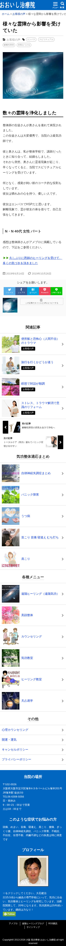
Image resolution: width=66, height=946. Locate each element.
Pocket (44, 292)
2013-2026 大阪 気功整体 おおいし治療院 (35, 940)
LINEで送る (56, 292)
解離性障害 (9, 45)
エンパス (31, 39)
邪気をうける (24, 45)
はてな (33, 292)
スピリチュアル (46, 39)
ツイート (9, 292)
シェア (21, 292)
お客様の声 (13, 39)
